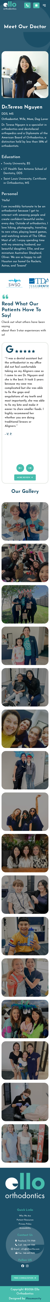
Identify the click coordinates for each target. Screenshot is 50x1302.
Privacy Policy (25, 1224)
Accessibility (25, 1228)
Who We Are (25, 1216)
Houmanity (33, 1298)
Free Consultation (23, 1278)
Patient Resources (25, 1220)
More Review (23, 478)
